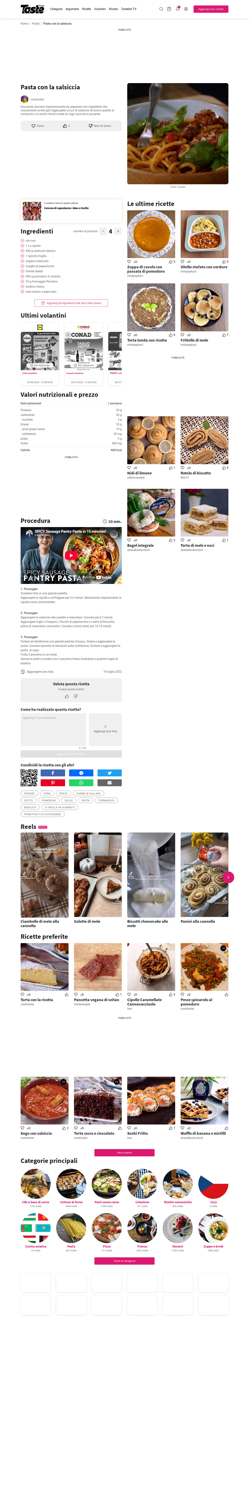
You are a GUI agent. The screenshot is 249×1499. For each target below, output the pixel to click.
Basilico (30, 807)
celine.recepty (136, 477)
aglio (69, 800)
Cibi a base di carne (35, 1202)
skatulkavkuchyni (138, 550)
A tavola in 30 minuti (60, 807)
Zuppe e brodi (213, 1246)
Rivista (113, 9)
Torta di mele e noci (197, 545)
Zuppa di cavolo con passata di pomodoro (146, 269)
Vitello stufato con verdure (204, 267)
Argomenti (72, 9)
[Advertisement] (124, 54)
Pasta (36, 23)
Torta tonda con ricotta (147, 340)
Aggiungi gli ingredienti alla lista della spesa (73, 303)
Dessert (177, 1246)
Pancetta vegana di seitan (96, 999)
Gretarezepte (82, 1004)
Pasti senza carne (107, 1202)
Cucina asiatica (35, 1246)
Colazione (142, 1202)
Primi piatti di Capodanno (42, 814)
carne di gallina (88, 793)
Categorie (56, 9)
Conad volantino (74, 373)
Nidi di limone (139, 473)
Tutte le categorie (124, 1261)
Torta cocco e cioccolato (94, 1133)
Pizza (106, 1246)
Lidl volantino (30, 373)
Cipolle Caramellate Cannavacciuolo (144, 1001)
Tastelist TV (128, 9)
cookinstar (37, 99)
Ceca (213, 1202)
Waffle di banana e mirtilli (203, 1133)
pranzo (29, 793)
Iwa (129, 1008)
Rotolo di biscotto (196, 473)
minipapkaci (135, 276)
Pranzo (142, 1246)
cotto (28, 800)
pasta (63, 793)
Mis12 (185, 477)
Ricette (86, 9)
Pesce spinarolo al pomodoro (196, 1001)
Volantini (100, 9)
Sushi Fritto (137, 1133)
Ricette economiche (178, 1202)
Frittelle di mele (194, 340)
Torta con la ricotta (37, 999)
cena (47, 793)
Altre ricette (124, 1152)
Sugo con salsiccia (36, 1133)
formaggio (106, 800)
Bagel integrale (140, 545)
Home (24, 23)
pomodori (49, 800)
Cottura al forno (71, 1202)
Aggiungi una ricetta (211, 9)
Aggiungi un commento (71, 754)
